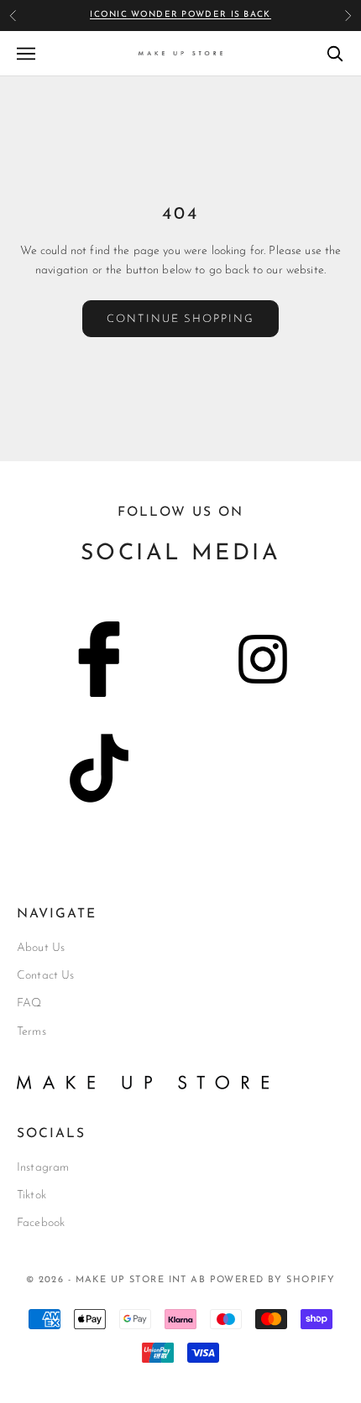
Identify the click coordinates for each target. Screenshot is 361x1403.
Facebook (41, 1223)
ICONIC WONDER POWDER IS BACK (180, 14)
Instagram (43, 1167)
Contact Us (45, 975)
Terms (31, 1032)
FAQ (29, 1003)
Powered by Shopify (273, 1280)
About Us (41, 948)
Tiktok (31, 1195)
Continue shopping (180, 319)
